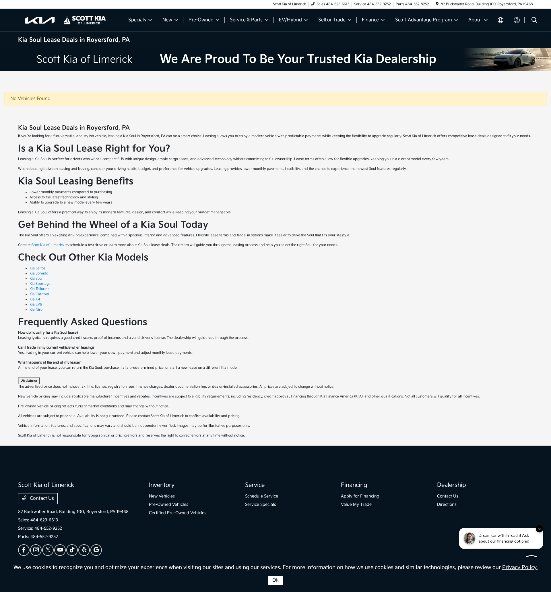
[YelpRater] (84, 550)
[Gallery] (275, 59)
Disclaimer (29, 380)
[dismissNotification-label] (539, 531)
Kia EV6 (36, 304)
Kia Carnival (39, 294)
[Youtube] (60, 550)
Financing (354, 485)
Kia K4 (35, 299)
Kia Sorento (39, 273)
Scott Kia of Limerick (48, 245)
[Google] (96, 550)
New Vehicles (162, 496)
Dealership (451, 485)
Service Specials (260, 504)
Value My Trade (356, 504)
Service (255, 485)
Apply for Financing (360, 496)
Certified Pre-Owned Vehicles (177, 512)
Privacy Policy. (520, 567)
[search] (534, 21)
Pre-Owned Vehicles (168, 504)
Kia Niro (36, 309)
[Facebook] (24, 550)
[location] (437, 4)
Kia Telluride (40, 289)
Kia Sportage (40, 284)
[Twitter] (48, 550)
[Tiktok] (72, 550)
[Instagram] (36, 550)
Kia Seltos (37, 268)
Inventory (161, 485)
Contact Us (41, 498)
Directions (447, 504)
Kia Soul (36, 278)
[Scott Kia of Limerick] (67, 20)
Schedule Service (261, 496)
